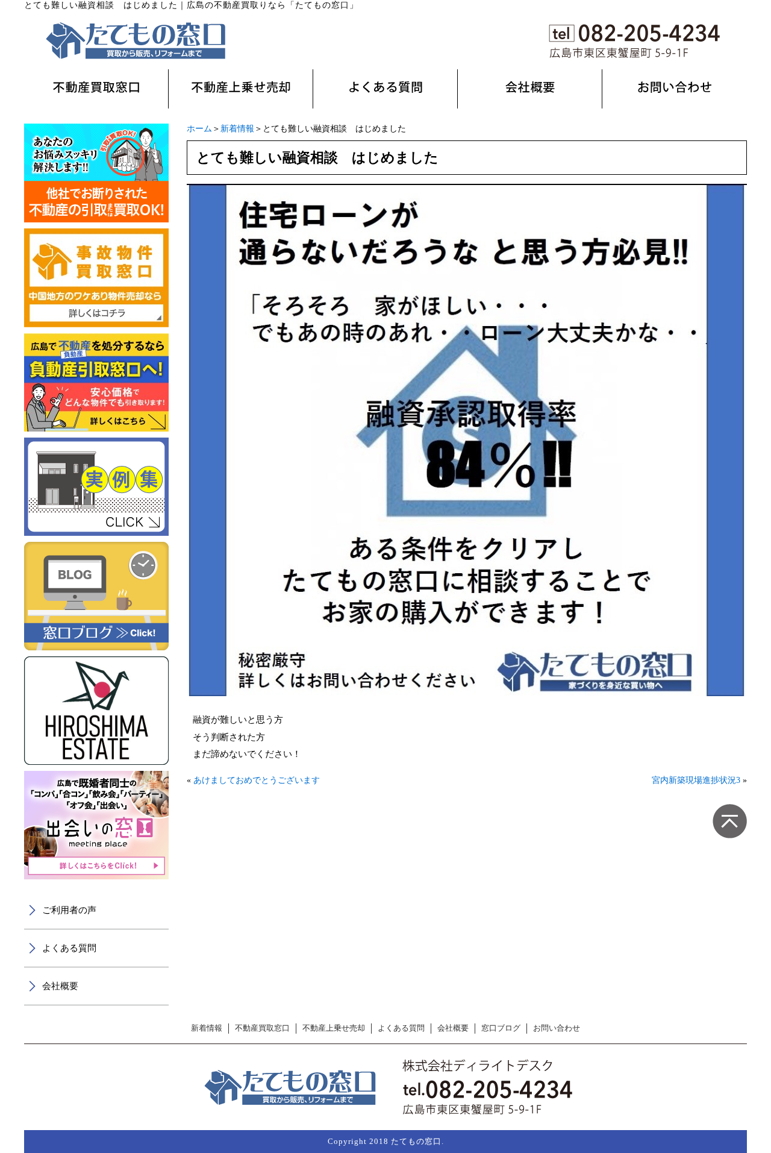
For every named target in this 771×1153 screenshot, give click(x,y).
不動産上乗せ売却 (333, 1028)
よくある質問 (69, 948)
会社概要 (60, 986)
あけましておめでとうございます (256, 780)
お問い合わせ (556, 1028)
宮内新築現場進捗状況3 (696, 780)
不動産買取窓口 (262, 1028)
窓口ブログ (500, 1028)
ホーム (199, 128)
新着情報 (237, 128)
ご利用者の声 (69, 910)
